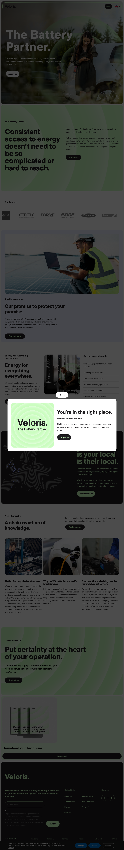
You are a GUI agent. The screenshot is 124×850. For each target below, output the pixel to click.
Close (62, 394)
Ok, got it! (64, 437)
